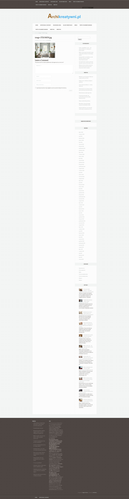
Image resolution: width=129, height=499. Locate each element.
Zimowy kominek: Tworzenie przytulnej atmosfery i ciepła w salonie (38, 459)
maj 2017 (80, 253)
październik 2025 (82, 148)
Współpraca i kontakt (44, 1)
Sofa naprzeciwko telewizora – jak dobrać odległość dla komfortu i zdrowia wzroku (86, 290)
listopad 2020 (81, 219)
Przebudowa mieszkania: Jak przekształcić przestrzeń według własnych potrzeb (84, 97)
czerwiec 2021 (81, 204)
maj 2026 (80, 136)
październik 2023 (82, 166)
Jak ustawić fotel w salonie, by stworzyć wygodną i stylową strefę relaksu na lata (86, 336)
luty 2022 (80, 188)
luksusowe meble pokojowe (54, 453)
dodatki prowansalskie (58, 431)
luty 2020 (80, 237)
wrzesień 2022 (81, 176)
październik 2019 (82, 243)
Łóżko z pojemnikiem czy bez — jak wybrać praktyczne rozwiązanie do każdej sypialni (85, 49)
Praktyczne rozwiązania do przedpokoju (54, 474)
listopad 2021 (81, 194)
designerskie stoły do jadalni (55, 427)
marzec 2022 (81, 186)
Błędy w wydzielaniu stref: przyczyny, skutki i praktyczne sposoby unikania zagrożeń (86, 368)
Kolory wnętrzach (63, 1)
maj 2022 (80, 182)
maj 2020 (80, 231)
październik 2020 (82, 221)
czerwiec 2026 (81, 134)
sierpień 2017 (81, 247)
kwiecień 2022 (81, 184)
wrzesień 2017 (81, 245)
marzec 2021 (81, 210)
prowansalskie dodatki (56, 478)
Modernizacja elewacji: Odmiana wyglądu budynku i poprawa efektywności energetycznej (39, 432)
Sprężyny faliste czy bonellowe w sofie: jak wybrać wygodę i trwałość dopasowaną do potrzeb (86, 58)
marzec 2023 (81, 174)
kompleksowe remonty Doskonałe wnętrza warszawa (55, 441)
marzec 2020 (81, 235)
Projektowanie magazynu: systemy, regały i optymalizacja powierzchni (85, 301)
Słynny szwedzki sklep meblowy (84, 100)
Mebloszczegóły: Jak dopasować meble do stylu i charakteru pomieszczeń (39, 437)
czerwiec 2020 (81, 229)
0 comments (48, 40)
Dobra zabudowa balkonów (54, 429)
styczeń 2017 (81, 259)
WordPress (95, 492)
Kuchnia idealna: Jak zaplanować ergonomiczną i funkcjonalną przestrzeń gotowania (86, 358)
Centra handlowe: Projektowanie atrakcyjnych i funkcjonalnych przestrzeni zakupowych (39, 424)
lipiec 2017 (81, 249)
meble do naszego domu (55, 455)
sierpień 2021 (81, 200)
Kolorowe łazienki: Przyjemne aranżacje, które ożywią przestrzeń (86, 391)
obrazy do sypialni (55, 464)
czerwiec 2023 (81, 170)
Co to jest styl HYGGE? (37, 462)
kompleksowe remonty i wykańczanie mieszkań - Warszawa (54, 446)
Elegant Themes (85, 492)
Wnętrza (50, 4)
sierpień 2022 (81, 178)
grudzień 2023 (81, 162)
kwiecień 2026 (81, 138)
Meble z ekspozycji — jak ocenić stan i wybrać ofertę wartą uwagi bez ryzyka (86, 347)
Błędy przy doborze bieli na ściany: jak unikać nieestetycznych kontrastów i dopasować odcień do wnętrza (85, 66)
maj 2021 (80, 206)
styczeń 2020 (81, 239)
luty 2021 (80, 212)
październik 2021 (82, 196)
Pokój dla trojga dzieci (54, 469)
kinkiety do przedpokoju (53, 437)
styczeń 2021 (81, 214)
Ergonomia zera (54, 1)
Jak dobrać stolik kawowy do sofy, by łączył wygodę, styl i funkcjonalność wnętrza (86, 401)
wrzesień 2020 (81, 223)
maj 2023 (80, 172)
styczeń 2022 (81, 190)
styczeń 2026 (81, 144)
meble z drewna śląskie (55, 458)
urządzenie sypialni (55, 485)
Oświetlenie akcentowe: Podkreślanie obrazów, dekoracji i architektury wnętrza (39, 470)
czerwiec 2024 (81, 154)
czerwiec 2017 (81, 251)
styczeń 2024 (81, 160)
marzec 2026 (81, 140)
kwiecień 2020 (81, 233)
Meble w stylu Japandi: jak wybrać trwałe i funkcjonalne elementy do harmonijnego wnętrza (86, 54)
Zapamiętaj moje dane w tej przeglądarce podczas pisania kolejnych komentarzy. (51, 87)
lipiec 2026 (81, 132)
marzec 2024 (81, 156)
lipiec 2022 (81, 180)
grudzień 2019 (81, 241)
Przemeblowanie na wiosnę (38, 428)
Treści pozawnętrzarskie (78, 1)
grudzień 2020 (81, 216)
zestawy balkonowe (60, 489)
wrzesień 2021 (81, 198)
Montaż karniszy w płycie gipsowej (85, 92)
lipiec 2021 (81, 202)
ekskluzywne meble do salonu (56, 432)
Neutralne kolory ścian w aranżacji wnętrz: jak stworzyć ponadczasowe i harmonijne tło (86, 313)
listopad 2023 (81, 164)
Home (36, 1)
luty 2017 (80, 257)
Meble (70, 1)
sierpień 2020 (81, 225)
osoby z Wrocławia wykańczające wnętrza (56, 466)
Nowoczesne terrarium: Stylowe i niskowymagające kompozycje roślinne (39, 454)
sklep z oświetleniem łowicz (55, 481)
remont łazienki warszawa (55, 479)
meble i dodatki (56, 456)
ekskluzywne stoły (52, 434)
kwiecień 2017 (81, 255)
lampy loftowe (52, 452)
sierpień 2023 (81, 168)
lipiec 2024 (81, 152)
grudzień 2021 (81, 192)
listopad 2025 (81, 146)
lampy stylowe (57, 452)
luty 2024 (80, 158)
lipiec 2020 (81, 227)
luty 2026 (80, 142)
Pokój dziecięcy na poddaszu (54, 470)
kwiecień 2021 (81, 208)
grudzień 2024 (81, 150)
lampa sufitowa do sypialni (55, 450)
